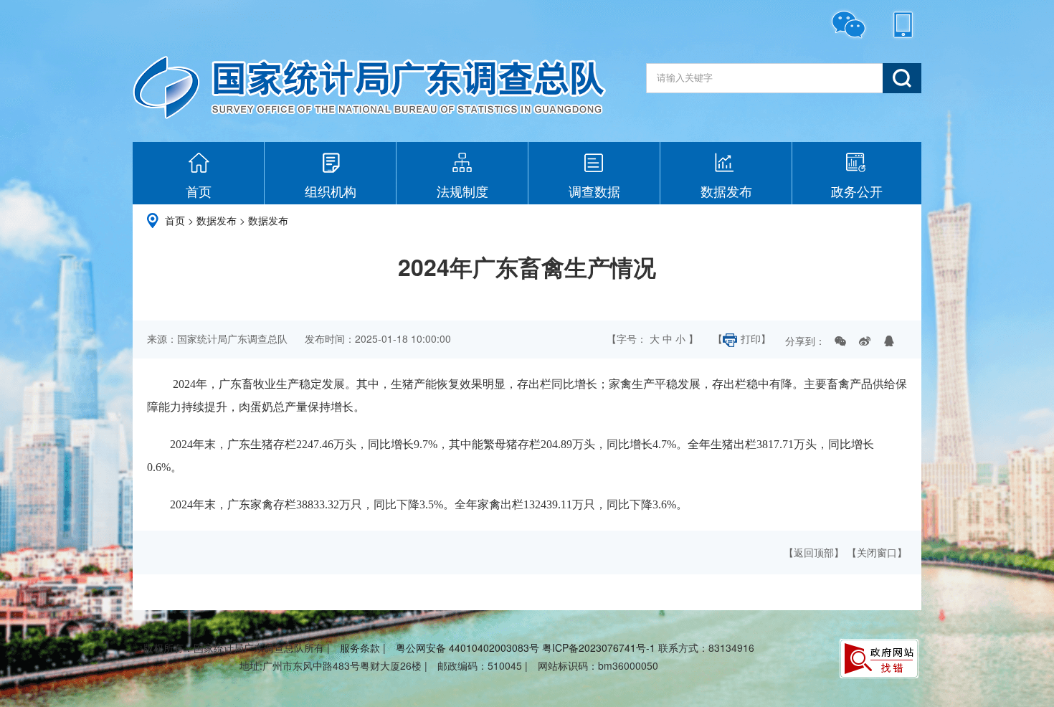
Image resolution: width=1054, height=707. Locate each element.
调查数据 (594, 190)
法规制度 (462, 190)
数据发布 (726, 190)
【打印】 (742, 338)
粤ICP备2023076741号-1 (598, 647)
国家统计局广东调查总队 (369, 87)
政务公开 (857, 190)
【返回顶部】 (814, 552)
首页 (199, 190)
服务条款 (360, 647)
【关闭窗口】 (877, 552)
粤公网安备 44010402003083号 (467, 647)
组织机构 (330, 190)
